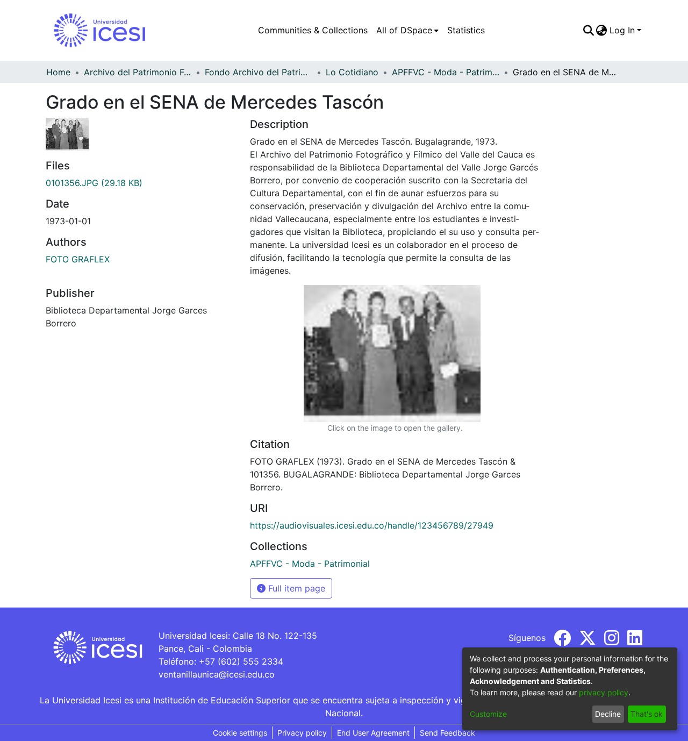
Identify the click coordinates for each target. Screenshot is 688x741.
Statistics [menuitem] (466, 30)
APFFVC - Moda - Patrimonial (445, 72)
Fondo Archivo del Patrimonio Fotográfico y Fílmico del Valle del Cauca (258, 72)
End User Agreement (373, 732)
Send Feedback (447, 732)
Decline (608, 713)
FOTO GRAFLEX (78, 259)
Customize (488, 713)
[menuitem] (407, 30)
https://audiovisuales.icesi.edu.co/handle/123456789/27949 (371, 525)
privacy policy (603, 692)
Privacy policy (302, 732)
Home (58, 72)
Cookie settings (240, 732)
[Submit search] (588, 30)
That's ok (646, 713)
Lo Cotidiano (352, 72)
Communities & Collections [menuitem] (313, 30)
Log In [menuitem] (622, 30)
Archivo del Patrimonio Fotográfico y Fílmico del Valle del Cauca (137, 72)
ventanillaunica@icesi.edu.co (217, 674)
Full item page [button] (295, 588)
